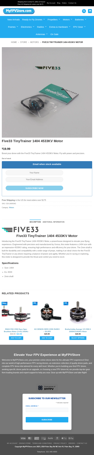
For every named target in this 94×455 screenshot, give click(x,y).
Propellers (53, 19)
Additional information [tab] (54, 222)
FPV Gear (78, 27)
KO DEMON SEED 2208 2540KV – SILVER (47, 330)
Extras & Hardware (58, 27)
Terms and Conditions (42, 443)
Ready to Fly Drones (32, 19)
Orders (64, 3)
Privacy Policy (60, 443)
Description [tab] (35, 222)
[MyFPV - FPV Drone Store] (19, 11)
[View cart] (90, 11)
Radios (40, 27)
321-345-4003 (51, 452)
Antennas (40, 34)
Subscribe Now (34, 188)
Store (23, 42)
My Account (51, 3)
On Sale (54, 34)
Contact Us (72, 3)
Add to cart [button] (16, 338)
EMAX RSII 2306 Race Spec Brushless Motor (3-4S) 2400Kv (16, 330)
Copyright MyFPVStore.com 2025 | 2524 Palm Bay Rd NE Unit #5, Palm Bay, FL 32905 (47, 447)
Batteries (79, 19)
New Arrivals (13, 19)
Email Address (32, 406)
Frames (12, 27)
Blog (58, 3)
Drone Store (25, 443)
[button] (84, 11)
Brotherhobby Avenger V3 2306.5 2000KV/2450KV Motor (78, 330)
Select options (78, 338)
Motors (66, 19)
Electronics (26, 27)
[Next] (92, 321)
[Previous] (2, 321)
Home (14, 42)
